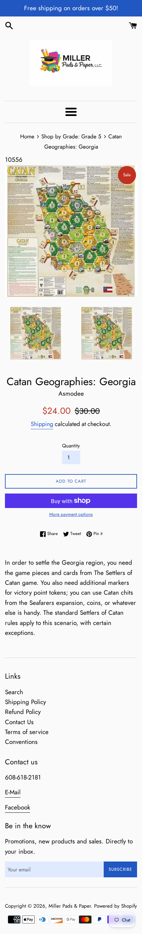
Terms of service (27, 731)
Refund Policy (23, 711)
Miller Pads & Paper (70, 906)
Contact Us (19, 722)
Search (14, 692)
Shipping (42, 424)
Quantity (71, 445)
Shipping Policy (25, 701)
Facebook (17, 807)
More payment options (71, 514)
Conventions (21, 741)
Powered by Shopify (115, 906)
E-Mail (12, 792)
